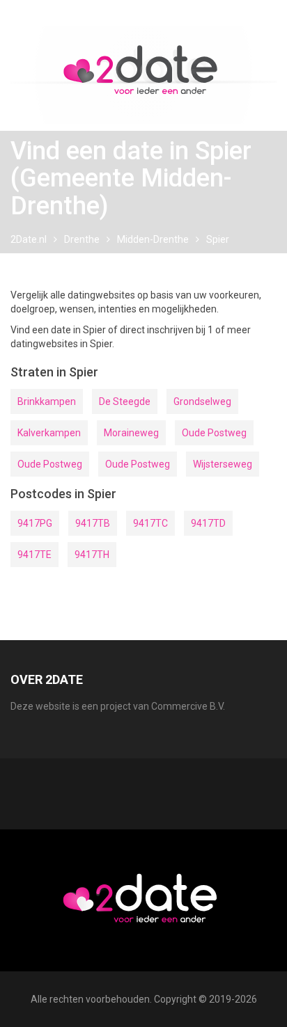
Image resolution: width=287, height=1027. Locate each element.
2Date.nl (28, 239)
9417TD (208, 523)
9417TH (92, 554)
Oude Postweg (214, 432)
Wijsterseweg (222, 464)
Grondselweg (202, 401)
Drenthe (82, 239)
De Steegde (124, 401)
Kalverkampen (49, 432)
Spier (217, 239)
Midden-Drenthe (153, 239)
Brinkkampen (46, 401)
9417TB (92, 523)
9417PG (34, 523)
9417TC (150, 523)
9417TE (34, 554)
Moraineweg (131, 432)
